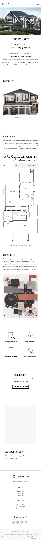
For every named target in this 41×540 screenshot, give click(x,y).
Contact (20, 495)
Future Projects (20, 509)
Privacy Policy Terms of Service (34, 537)
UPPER (17, 165)
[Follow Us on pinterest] (21, 522)
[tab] (8, 165)
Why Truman (20, 491)
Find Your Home (20, 504)
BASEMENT (31, 165)
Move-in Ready (20, 506)
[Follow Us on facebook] (13, 522)
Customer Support (7, 537)
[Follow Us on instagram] (17, 522)
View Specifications (30, 356)
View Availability (30, 341)
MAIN (4, 165)
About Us (20, 493)
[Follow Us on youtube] (26, 522)
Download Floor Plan (11, 341)
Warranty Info (20, 537)
